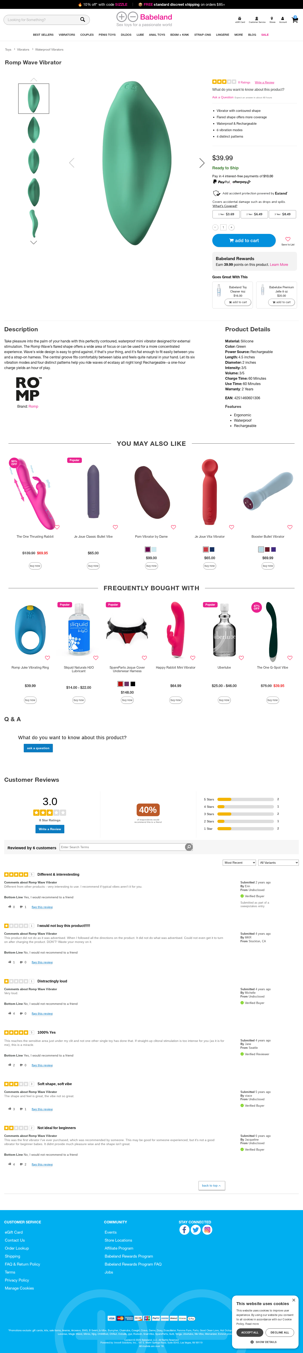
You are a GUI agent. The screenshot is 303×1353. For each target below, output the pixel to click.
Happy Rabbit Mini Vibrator (175, 668)
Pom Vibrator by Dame (151, 537)
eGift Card (14, 1232)
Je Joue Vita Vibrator (210, 537)
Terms (10, 1272)
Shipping (12, 1256)
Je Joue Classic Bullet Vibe (93, 537)
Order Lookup (17, 1248)
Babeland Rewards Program (129, 1256)
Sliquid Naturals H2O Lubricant (79, 669)
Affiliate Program (119, 1248)
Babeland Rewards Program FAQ (133, 1264)
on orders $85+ (181, 4)
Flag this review (42, 907)
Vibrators (23, 49)
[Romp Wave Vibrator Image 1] (137, 163)
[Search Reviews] (189, 847)
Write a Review (264, 82)
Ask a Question (223, 97)
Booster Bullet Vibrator (268, 537)
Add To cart (247, 240)
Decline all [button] (280, 1332)
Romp (33, 406)
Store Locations (118, 1240)
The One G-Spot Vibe (272, 668)
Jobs (109, 1272)
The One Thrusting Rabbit (35, 537)
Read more (252, 1323)
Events (111, 1232)
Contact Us (15, 1240)
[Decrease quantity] (215, 227)
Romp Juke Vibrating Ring (30, 668)
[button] (202, 163)
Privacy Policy (17, 1280)
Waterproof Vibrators (49, 49)
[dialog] (265, 1322)
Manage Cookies (19, 1288)
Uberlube (224, 668)
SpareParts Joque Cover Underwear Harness (127, 669)
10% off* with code (102, 4)
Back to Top (210, 1185)
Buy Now (35, 565)
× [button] (293, 1300)
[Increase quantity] (231, 227)
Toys (8, 49)
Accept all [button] (250, 1332)
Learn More (279, 264)
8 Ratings (244, 82)
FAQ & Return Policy (22, 1264)
